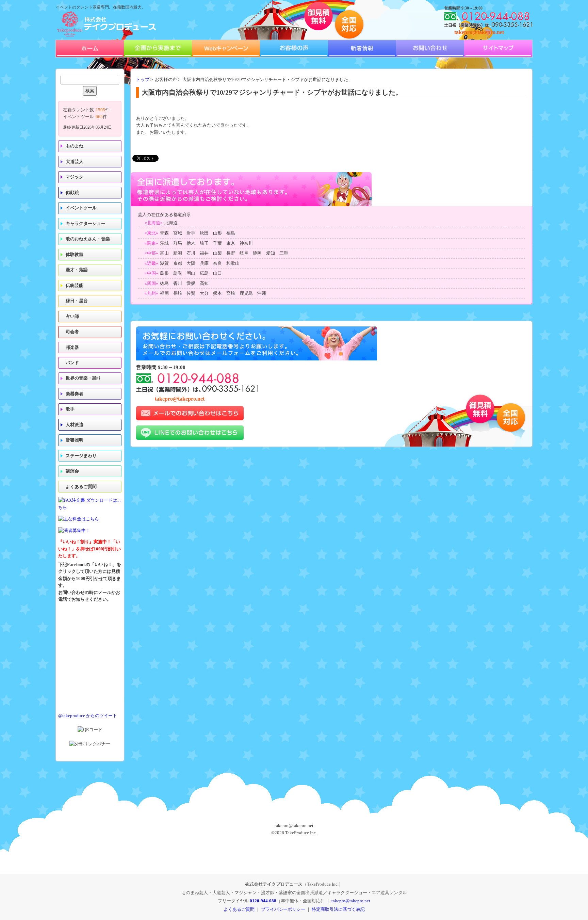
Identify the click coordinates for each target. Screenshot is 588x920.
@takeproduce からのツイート (87, 715)
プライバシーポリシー (283, 909)
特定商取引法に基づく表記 (338, 909)
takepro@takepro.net (479, 32)
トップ (142, 79)
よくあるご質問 (81, 486)
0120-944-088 (263, 900)
